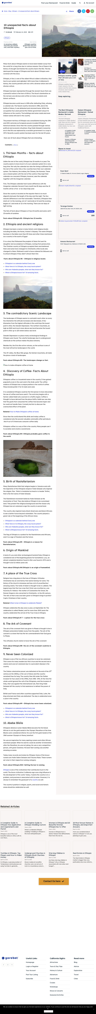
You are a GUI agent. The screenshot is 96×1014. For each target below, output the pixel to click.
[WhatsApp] (92, 11)
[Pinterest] (88, 11)
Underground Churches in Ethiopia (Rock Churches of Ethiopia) (35, 855)
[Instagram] (7, 964)
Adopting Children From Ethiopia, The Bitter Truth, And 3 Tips (89, 77)
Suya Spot (64, 171)
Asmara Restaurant (67, 241)
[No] (94, 1009)
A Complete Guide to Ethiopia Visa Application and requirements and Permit (70, 134)
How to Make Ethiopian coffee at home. (24, 412)
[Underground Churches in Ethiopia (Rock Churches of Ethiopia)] (35, 846)
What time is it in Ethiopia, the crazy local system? (23, 266)
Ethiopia (14, 11)
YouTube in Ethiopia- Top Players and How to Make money (11, 855)
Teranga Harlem (66, 206)
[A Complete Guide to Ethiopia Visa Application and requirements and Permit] (61, 133)
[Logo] (7, 3)
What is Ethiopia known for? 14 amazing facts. (21, 272)
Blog (10, 11)
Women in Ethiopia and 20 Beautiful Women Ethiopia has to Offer (71, 142)
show (15, 145)
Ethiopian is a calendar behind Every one (20, 263)
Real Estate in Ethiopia (82, 853)
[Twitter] (84, 11)
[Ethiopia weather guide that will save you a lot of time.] (67, 66)
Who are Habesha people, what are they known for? (24, 269)
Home (5, 11)
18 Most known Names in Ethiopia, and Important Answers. (89, 142)
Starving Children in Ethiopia (57, 854)
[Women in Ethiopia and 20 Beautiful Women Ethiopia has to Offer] (61, 142)
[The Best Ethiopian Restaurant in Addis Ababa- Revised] (67, 103)
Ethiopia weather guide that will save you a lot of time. (29, 45)
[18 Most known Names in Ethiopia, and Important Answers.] (80, 142)
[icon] (2, 11)
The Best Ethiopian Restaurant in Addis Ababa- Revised (66, 112)
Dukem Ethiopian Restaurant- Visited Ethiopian (85, 112)
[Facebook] (79, 11)
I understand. (48, 1011)
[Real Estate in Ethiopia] (83, 846)
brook (10, 32)
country (35, 780)
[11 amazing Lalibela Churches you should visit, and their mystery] (80, 62)
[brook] (5, 32)
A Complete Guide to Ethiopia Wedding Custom (35, 824)
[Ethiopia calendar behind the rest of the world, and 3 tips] (80, 85)
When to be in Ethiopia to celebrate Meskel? (26, 603)
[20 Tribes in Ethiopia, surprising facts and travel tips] (80, 69)
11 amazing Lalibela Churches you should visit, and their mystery (11, 45)
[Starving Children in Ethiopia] (59, 846)
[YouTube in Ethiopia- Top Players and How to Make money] (11, 846)
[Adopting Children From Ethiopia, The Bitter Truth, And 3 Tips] (80, 77)
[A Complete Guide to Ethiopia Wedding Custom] (80, 133)
